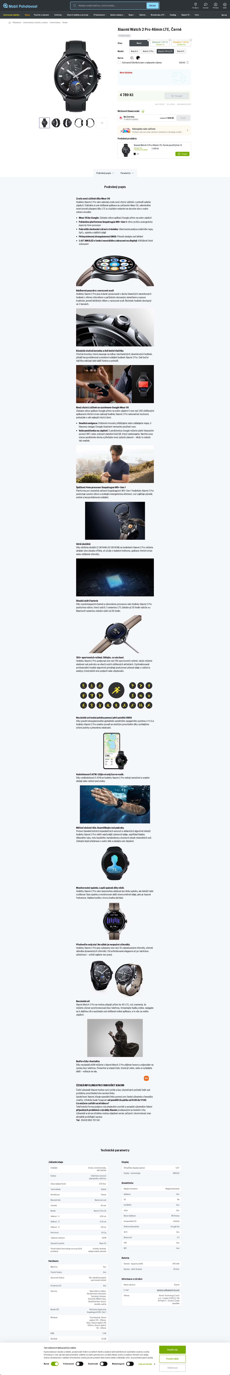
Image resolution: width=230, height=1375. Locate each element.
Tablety (142, 15)
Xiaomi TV (185, 15)
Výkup (27, 15)
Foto (197, 15)
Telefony (58, 15)
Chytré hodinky (55, 22)
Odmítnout (172, 1367)
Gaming (173, 15)
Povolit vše (172, 1349)
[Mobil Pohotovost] (20, 5)
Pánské (64, 22)
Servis (224, 15)
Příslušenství (99, 15)
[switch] (79, 1364)
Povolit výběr (172, 1358)
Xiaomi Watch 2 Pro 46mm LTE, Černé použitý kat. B (158, 145)
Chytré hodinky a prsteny (77, 15)
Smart (131, 15)
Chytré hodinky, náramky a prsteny (35, 22)
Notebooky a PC (157, 15)
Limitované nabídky (11, 15)
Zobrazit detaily (145, 1364)
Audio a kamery (116, 15)
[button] (115, 6)
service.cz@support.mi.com (168, 1290)
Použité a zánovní (41, 15)
